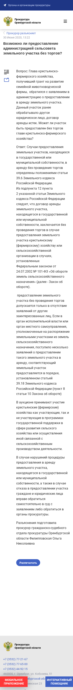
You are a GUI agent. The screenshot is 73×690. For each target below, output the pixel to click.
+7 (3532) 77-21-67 (15, 659)
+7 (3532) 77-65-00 (15, 664)
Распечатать (28, 562)
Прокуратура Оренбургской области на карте (33, 678)
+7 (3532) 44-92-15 (15, 669)
